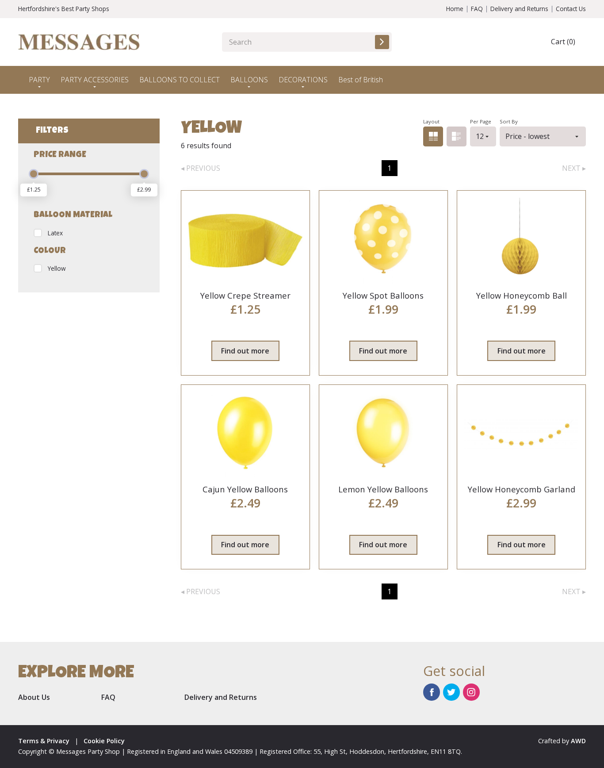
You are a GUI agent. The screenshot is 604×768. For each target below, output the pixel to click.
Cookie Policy (104, 741)
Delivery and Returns (519, 8)
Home (454, 8)
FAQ (477, 8)
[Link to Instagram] (471, 692)
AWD (578, 741)
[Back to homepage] (79, 42)
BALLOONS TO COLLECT (179, 79)
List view (456, 136)
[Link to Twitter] (451, 692)
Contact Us (571, 8)
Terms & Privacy (43, 741)
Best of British (360, 79)
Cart (563, 41)
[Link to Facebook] (431, 692)
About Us (34, 697)
